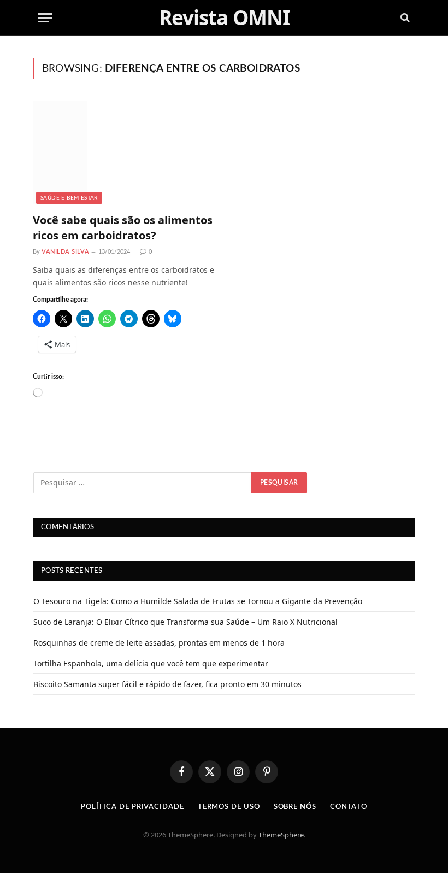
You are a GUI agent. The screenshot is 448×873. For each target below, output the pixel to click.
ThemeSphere (281, 835)
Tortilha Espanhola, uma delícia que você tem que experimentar (150, 663)
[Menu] (45, 17)
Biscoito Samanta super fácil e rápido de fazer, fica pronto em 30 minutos (167, 684)
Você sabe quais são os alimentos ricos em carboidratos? (123, 227)
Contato (348, 807)
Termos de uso (229, 807)
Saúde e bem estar (69, 198)
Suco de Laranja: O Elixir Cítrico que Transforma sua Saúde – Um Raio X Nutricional (185, 622)
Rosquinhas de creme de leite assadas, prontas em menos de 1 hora (159, 642)
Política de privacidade (132, 807)
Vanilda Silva (65, 252)
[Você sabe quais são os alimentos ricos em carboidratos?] (124, 152)
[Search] (404, 17)
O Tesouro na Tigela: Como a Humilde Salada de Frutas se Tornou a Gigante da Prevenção (197, 601)
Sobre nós (295, 807)
